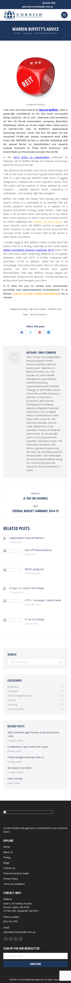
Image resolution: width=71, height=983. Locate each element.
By (37, 309)
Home (6, 846)
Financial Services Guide (16, 873)
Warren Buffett (48, 109)
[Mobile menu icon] (64, 15)
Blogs (6, 862)
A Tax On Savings (34, 619)
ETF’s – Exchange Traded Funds (43, 600)
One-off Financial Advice (38, 550)
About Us (8, 852)
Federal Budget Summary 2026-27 (25, 757)
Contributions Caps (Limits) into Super (27, 746)
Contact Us (9, 868)
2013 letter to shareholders (31, 157)
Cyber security (14, 778)
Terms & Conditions (14, 884)
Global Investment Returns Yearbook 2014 (28, 250)
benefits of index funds (47, 221)
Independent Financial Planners (26, 537)
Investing (23, 309)
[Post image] (4, 538)
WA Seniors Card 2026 (19, 767)
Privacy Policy (10, 878)
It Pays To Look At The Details (26, 588)
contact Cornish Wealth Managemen (35, 293)
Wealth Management (38, 314)
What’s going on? (34, 569)
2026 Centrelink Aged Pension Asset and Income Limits (33, 734)
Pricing (6, 857)
